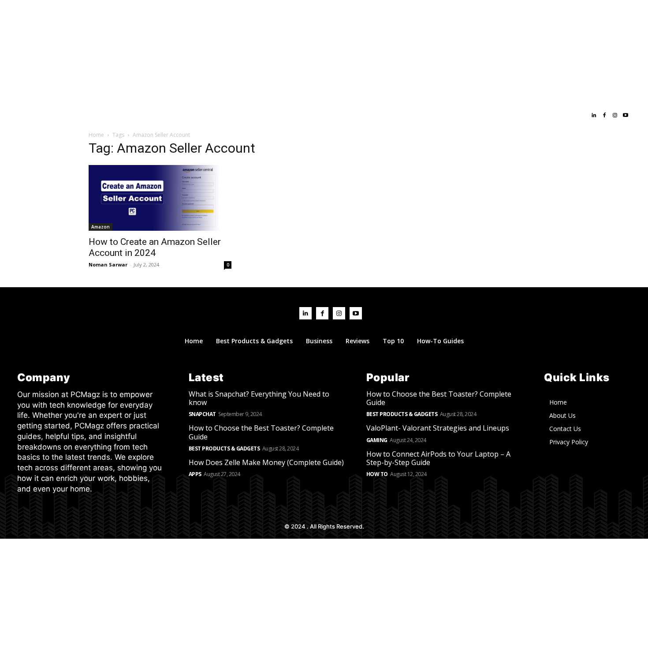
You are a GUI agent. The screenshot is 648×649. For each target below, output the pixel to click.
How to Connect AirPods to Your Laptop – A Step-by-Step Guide (438, 458)
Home (96, 135)
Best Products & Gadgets (224, 448)
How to (377, 474)
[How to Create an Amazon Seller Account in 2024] (160, 198)
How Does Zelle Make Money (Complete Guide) (266, 462)
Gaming (376, 440)
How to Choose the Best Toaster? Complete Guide (261, 432)
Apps (195, 474)
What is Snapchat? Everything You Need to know (259, 398)
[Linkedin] (593, 115)
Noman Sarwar (108, 264)
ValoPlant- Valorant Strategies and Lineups (437, 428)
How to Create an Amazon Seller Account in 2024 (155, 247)
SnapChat (202, 414)
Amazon (100, 227)
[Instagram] (615, 115)
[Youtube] (625, 115)
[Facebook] (604, 115)
